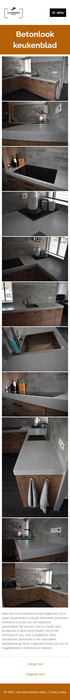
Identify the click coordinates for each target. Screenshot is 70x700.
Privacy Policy (58, 692)
